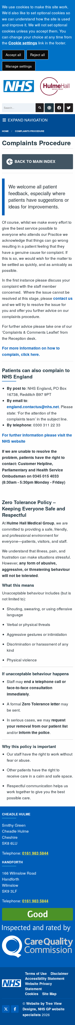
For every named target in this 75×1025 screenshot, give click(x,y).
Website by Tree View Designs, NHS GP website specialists (44, 1009)
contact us (63, 298)
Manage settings (19, 66)
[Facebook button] (59, 107)
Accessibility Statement (44, 978)
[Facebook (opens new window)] (15, 1009)
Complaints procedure (29, 131)
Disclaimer (59, 973)
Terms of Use (36, 973)
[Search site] (40, 107)
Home (5, 131)
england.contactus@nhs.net (33, 406)
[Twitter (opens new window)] (6, 1009)
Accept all (13, 54)
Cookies (31, 993)
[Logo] (37, 86)
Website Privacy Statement (38, 986)
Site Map (49, 993)
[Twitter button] (68, 107)
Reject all (37, 54)
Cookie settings (22, 43)
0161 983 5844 (35, 853)
